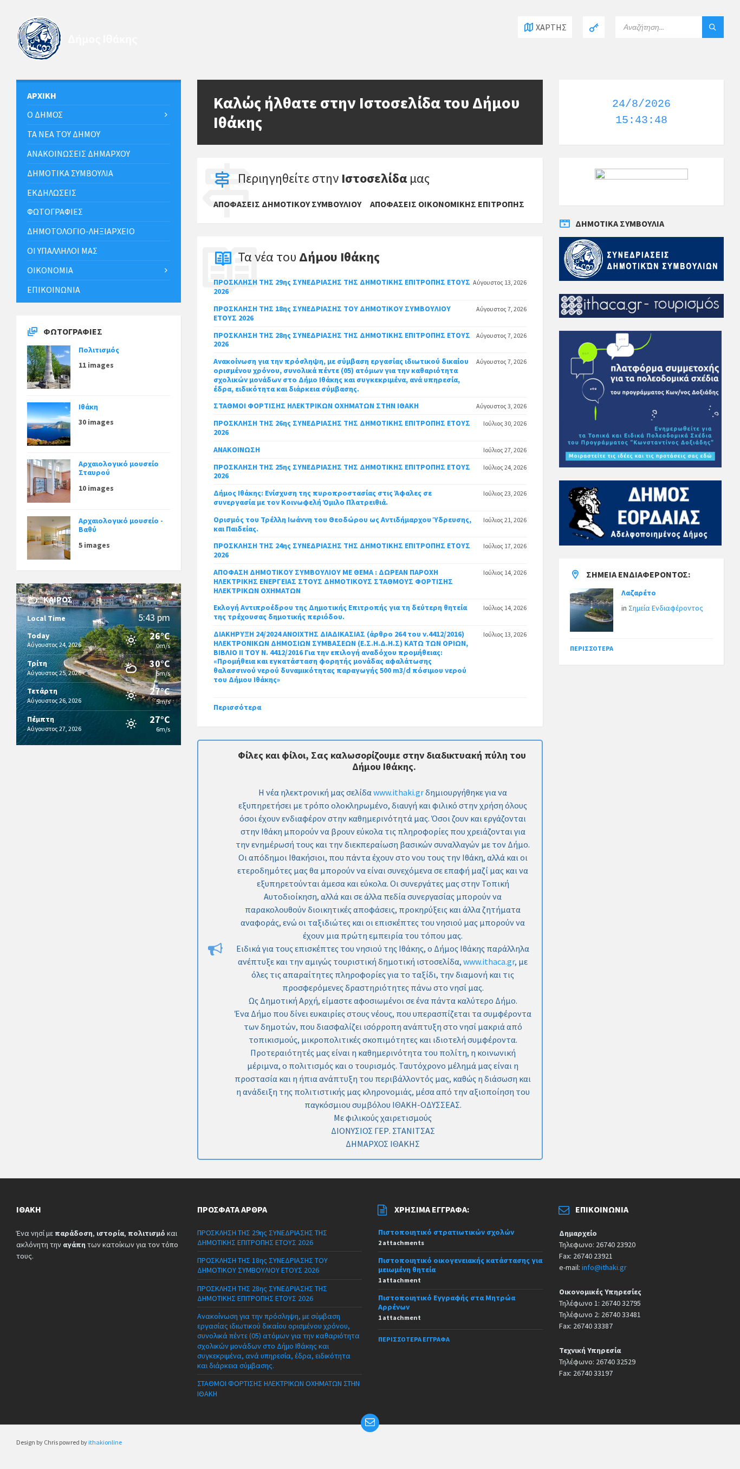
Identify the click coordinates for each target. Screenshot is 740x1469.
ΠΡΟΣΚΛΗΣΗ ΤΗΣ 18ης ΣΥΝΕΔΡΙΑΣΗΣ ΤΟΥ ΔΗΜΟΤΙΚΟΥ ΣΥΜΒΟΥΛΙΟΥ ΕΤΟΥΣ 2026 (332, 313)
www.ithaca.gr (489, 961)
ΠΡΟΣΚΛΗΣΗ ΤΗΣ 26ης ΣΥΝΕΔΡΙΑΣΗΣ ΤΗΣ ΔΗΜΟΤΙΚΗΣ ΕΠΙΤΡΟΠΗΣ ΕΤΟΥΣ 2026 (341, 427)
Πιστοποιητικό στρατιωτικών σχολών (446, 1232)
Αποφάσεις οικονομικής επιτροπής (447, 204)
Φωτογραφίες (55, 211)
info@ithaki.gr (604, 1267)
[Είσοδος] (594, 27)
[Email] (370, 1423)
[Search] (713, 27)
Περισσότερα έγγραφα (414, 1339)
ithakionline (105, 1442)
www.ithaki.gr (398, 792)
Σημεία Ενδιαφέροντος (665, 608)
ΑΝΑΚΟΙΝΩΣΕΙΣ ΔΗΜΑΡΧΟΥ (78, 153)
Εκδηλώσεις (51, 192)
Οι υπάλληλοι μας (62, 250)
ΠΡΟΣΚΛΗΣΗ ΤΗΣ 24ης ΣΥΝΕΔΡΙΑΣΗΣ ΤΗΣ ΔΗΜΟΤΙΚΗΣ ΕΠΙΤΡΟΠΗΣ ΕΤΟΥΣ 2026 (341, 550)
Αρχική (41, 95)
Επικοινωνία (53, 289)
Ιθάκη (88, 407)
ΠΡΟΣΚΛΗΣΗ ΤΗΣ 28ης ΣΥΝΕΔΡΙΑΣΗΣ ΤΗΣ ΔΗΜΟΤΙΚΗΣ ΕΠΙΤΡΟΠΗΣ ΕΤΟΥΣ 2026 (341, 339)
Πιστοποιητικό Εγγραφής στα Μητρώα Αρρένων (446, 1302)
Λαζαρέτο (638, 593)
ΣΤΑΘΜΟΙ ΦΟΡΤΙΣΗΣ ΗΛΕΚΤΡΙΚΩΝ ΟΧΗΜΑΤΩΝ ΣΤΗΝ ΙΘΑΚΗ (316, 405)
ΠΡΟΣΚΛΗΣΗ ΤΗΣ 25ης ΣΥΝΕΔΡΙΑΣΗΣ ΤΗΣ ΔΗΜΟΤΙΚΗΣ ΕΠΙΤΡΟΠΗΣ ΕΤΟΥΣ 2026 (341, 471)
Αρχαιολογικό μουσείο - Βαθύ (121, 525)
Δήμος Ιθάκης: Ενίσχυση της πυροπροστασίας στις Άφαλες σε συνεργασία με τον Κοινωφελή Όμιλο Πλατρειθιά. (322, 497)
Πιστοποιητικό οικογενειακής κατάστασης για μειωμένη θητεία (460, 1264)
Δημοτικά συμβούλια (70, 173)
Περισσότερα (237, 707)
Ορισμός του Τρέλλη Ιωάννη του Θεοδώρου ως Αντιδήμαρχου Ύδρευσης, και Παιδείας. (342, 524)
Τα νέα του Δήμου (63, 134)
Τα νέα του (309, 256)
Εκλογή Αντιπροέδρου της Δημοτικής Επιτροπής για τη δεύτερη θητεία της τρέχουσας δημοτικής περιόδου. (340, 611)
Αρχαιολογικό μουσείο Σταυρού (119, 468)
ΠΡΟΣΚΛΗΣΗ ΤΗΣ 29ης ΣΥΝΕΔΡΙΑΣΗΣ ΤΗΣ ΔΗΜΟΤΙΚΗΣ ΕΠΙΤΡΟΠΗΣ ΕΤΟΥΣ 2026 (341, 286)
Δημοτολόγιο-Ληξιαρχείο (81, 231)
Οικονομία (50, 270)
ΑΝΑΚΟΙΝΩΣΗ (236, 449)
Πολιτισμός (99, 350)
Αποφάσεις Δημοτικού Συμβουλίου (287, 204)
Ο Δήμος (45, 114)
